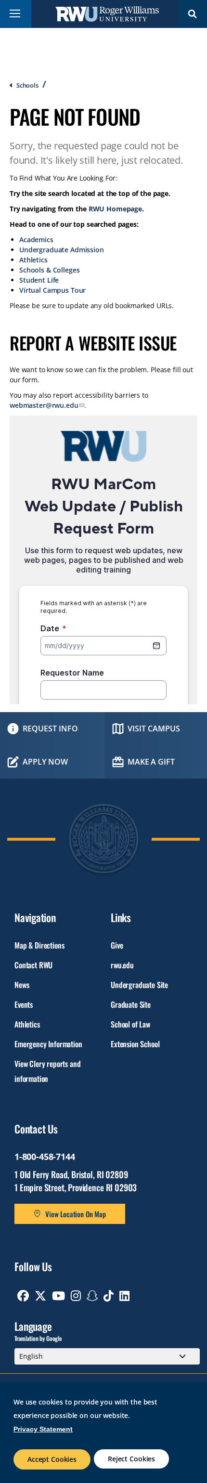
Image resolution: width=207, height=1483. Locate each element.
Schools (27, 85)
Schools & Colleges (49, 269)
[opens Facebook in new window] (23, 1295)
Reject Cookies (131, 1458)
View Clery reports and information (47, 1071)
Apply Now (45, 761)
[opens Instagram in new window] (76, 1295)
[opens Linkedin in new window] (124, 1295)
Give (117, 945)
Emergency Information (48, 1044)
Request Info (50, 728)
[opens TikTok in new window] (109, 1295)
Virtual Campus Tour (52, 290)
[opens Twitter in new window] (40, 1295)
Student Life (39, 280)
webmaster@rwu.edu (44, 405)
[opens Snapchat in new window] (92, 1295)
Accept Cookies (52, 1459)
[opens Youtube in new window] (58, 1295)
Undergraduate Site (139, 984)
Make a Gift (151, 761)
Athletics (33, 259)
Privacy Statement (43, 1429)
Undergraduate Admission (61, 249)
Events (23, 1004)
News (21, 984)
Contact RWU (33, 965)
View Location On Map (75, 1214)
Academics (36, 239)
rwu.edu (122, 965)
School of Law (130, 1024)
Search (192, 13)
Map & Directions (39, 945)
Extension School (135, 1044)
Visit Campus (154, 728)
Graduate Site (131, 1004)
